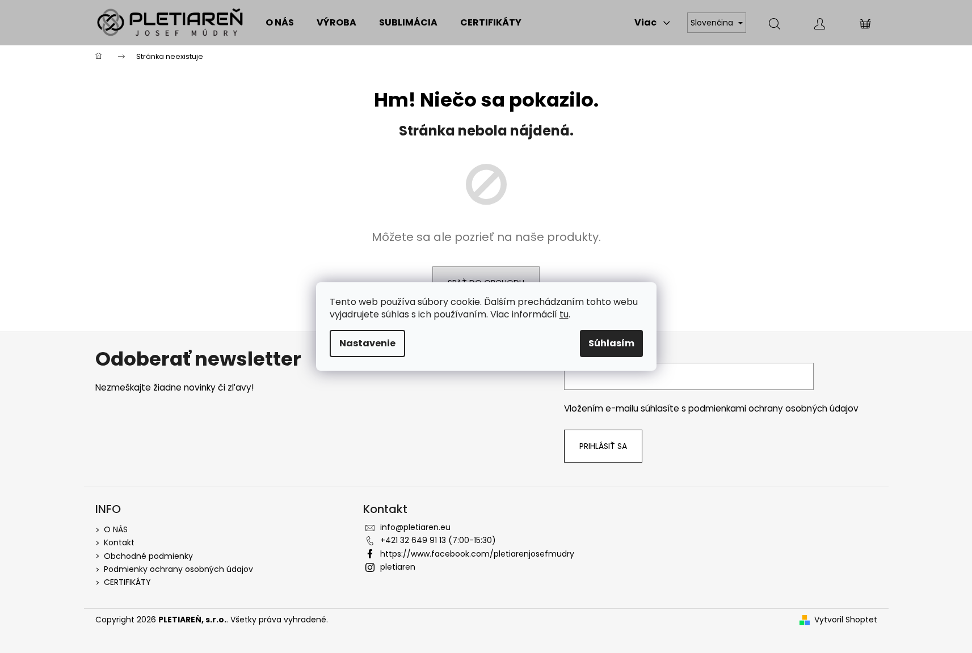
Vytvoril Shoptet (845, 619)
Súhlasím (611, 343)
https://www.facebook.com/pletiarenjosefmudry (477, 553)
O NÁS (116, 529)
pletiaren (397, 567)
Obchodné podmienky (148, 556)
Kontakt (119, 542)
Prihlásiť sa (603, 446)
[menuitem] (279, 22)
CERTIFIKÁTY (127, 582)
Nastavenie (367, 343)
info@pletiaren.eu (415, 527)
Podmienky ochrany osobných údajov (178, 569)
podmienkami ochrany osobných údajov (773, 408)
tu (564, 314)
